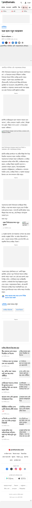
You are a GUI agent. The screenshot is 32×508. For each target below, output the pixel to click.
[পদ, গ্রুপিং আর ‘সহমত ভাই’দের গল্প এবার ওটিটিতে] (24, 374)
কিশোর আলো (16, 454)
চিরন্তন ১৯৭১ (20, 457)
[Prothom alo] (8, 2)
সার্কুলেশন (23, 486)
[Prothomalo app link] (10, 478)
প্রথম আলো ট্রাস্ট (6, 457)
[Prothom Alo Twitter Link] (12, 469)
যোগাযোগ (14, 489)
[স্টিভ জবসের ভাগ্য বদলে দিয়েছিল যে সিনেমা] (24, 354)
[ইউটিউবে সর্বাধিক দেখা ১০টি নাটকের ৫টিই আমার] (24, 410)
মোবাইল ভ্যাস (17, 460)
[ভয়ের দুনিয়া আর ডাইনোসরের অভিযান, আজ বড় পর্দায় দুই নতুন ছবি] (24, 434)
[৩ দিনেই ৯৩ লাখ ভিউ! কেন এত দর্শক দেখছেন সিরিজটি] (24, 422)
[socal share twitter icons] (6, 44)
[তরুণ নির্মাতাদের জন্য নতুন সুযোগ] (25, 224)
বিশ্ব (19, 7)
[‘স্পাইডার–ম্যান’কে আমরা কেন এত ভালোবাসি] (24, 364)
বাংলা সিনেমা (19, 310)
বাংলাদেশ (8, 7)
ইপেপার (26, 457)
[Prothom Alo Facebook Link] (8, 469)
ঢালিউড (4, 27)
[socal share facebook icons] (3, 44)
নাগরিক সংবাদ (7, 454)
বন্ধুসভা (13, 457)
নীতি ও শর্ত (6, 489)
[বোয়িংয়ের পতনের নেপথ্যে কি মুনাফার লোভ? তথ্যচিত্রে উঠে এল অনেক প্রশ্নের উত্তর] (24, 387)
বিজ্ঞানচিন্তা (23, 454)
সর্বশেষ (3, 7)
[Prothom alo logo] (16, 450)
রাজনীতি (14, 7)
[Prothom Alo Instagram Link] (17, 469)
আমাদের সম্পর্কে (8, 486)
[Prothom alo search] (21, 3)
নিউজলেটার (22, 489)
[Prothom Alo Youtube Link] (21, 469)
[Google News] (24, 469)
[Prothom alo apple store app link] (22, 478)
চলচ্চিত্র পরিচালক (7, 310)
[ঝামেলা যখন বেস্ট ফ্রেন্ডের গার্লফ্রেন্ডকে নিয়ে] (24, 399)
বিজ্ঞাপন (16, 486)
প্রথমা (11, 460)
